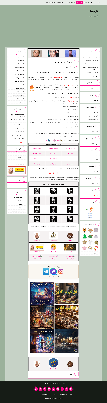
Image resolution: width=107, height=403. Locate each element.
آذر (46, 140)
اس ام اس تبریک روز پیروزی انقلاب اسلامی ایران (91, 68)
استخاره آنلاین (60, 2)
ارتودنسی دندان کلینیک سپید (17, 135)
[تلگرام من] (66, 389)
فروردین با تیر (70, 153)
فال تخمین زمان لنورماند (19, 197)
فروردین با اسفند (37, 164)
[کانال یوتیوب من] (40, 389)
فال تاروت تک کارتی (19, 67)
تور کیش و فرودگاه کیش (18, 138)
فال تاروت (86, 2)
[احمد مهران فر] (70, 53)
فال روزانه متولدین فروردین (64, 61)
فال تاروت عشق (20, 91)
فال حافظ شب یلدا (20, 161)
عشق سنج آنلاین (94, 183)
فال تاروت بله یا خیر (19, 98)
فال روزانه (79, 2)
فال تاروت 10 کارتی (37, 259)
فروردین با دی (70, 164)
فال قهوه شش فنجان (93, 119)
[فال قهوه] (66, 318)
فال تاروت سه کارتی (19, 71)
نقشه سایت (47, 398)
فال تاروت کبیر (21, 60)
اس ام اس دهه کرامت (93, 76)
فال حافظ (93, 2)
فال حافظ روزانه (20, 157)
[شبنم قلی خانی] (36, 53)
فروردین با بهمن (53, 164)
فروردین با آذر (37, 158)
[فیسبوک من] (62, 389)
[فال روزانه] (42, 294)
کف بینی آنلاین (94, 131)
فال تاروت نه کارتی (20, 84)
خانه (99, 2)
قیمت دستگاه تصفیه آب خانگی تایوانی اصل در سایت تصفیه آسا (18, 115)
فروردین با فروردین (70, 148)
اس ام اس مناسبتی (70, 2)
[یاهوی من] (71, 389)
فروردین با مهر (70, 158)
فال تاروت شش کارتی (19, 81)
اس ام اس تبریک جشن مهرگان (91, 64)
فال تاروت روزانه (70, 259)
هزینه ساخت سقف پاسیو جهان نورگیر (18, 120)
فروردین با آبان (53, 158)
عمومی (68, 374)
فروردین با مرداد (53, 153)
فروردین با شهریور (37, 153)
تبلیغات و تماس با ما (50, 2)
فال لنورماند (21, 204)
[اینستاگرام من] (58, 389)
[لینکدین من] (36, 389)
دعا (97, 159)
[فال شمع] (42, 318)
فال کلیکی (95, 171)
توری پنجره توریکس (19, 131)
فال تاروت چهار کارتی (19, 74)
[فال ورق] (42, 342)
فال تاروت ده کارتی (20, 88)
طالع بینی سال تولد (93, 253)
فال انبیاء (96, 100)
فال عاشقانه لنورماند (19, 200)
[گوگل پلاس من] (44, 389)
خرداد (52, 140)
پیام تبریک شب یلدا (20, 164)
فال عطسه (22, 185)
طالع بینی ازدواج (94, 143)
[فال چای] (66, 342)
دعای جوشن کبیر (94, 156)
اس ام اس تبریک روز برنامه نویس (90, 57)
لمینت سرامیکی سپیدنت (18, 124)
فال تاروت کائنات (53, 259)
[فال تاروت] (66, 294)
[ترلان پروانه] (53, 53)
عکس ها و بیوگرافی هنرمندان (17, 211)
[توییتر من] (49, 389)
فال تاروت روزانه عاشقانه (18, 95)
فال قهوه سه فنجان (93, 116)
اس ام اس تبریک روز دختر (92, 72)
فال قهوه (96, 112)
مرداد (58, 140)
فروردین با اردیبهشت (53, 148)
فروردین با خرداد (37, 148)
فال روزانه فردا (21, 207)
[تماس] (53, 389)
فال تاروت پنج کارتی (19, 77)
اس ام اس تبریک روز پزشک (92, 60)
